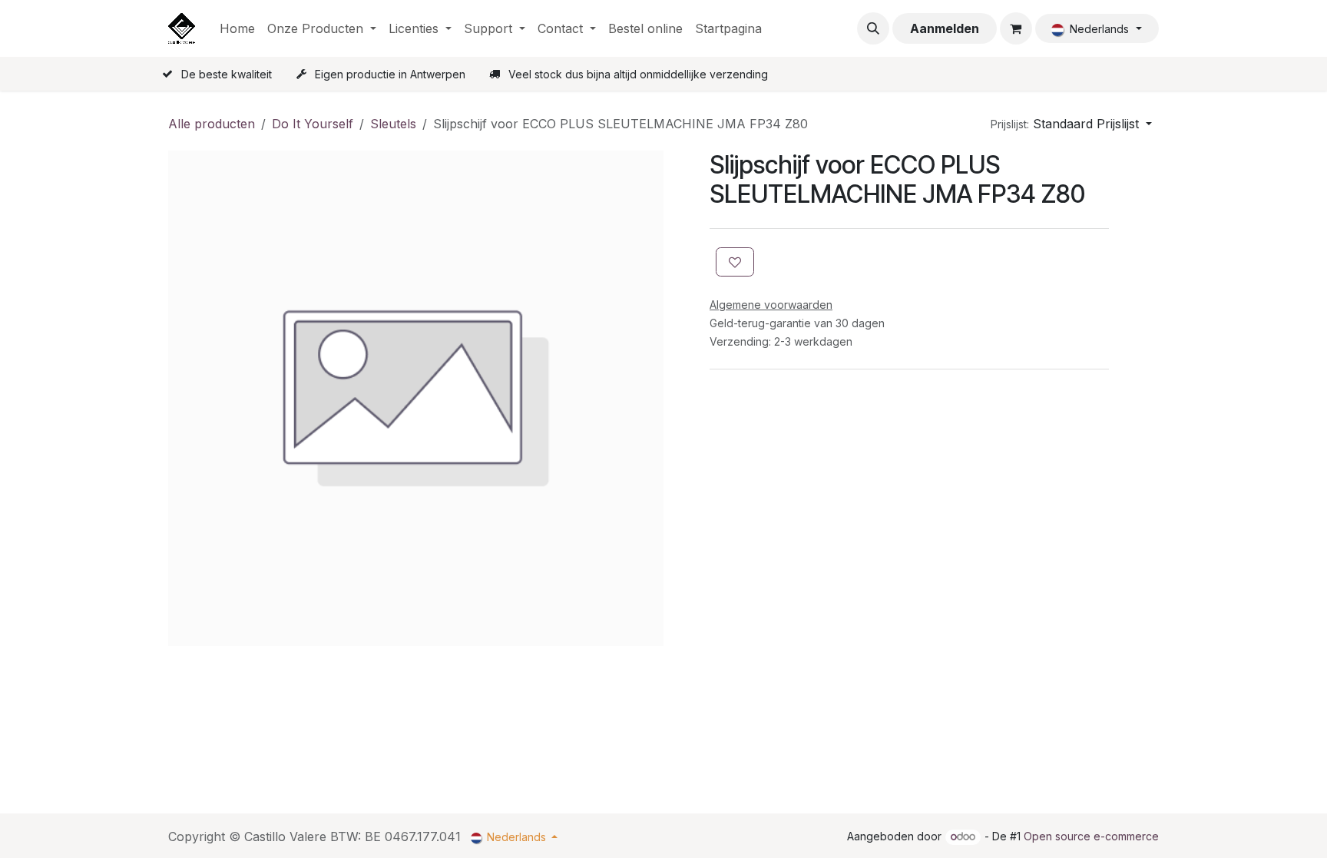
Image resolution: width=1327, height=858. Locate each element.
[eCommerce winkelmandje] (1016, 28)
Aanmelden (944, 28)
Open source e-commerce (1091, 836)
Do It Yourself (312, 123)
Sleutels (393, 123)
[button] (873, 28)
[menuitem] (237, 28)
